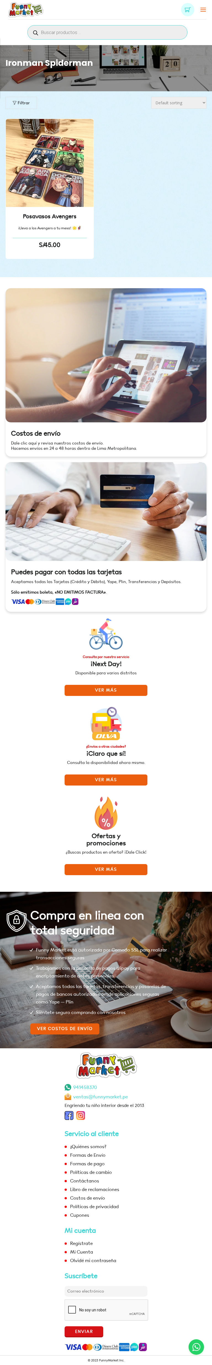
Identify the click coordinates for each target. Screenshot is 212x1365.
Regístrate (81, 1243)
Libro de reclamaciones (94, 1189)
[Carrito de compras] (187, 9)
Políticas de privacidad (94, 1207)
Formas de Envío (87, 1155)
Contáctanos (84, 1181)
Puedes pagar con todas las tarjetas (66, 572)
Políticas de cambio (91, 1172)
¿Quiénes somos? (88, 1147)
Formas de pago (87, 1164)
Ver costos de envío (65, 1028)
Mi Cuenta (81, 1252)
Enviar (84, 1331)
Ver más (106, 690)
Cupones (79, 1215)
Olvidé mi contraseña (93, 1260)
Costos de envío (35, 433)
